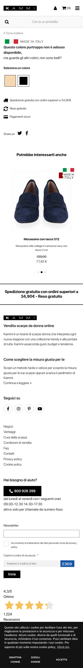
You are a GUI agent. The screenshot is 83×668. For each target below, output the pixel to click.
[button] (38, 272)
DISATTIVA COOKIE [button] (15, 659)
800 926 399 (24, 491)
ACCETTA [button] (61, 659)
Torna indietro (14, 33)
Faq (6, 448)
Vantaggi (9, 432)
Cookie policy (13, 464)
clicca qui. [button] (63, 646)
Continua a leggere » (18, 383)
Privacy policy (13, 459)
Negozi (8, 426)
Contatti (9, 454)
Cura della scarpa (15, 437)
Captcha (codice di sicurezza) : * (21, 555)
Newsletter (11, 525)
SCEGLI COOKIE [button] (35, 659)
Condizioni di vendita (17, 443)
